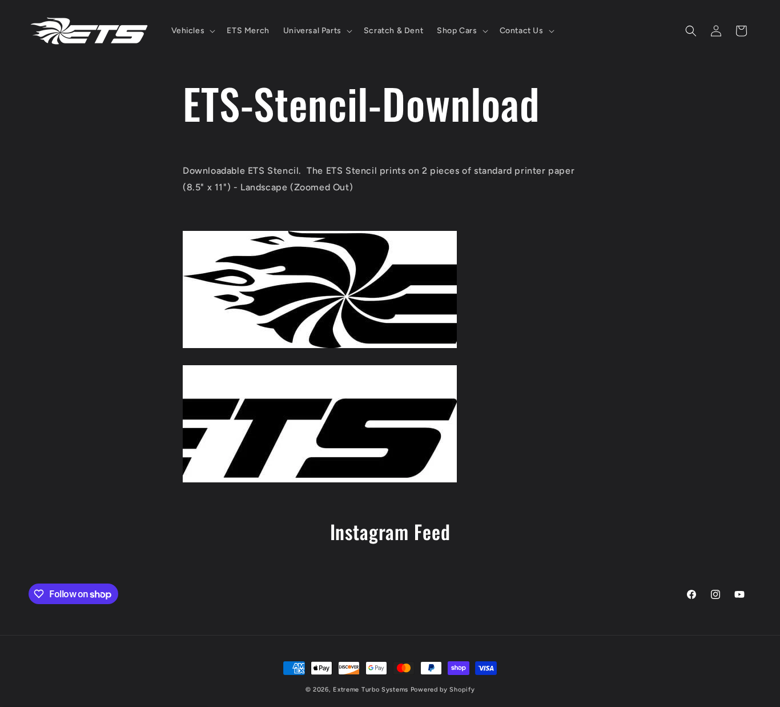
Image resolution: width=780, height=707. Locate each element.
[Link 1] (320, 346)
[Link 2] (320, 481)
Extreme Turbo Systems (370, 689)
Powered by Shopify (443, 689)
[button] (192, 31)
